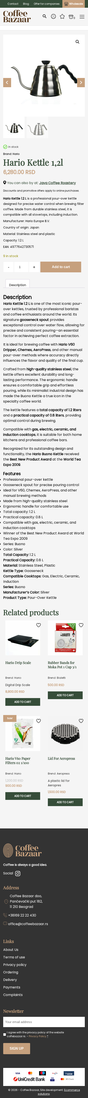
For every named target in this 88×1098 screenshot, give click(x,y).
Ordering (10, 972)
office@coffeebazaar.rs (28, 923)
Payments (11, 987)
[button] (77, 42)
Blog (26, 4)
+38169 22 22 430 (22, 915)
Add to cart (61, 267)
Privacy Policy (37, 1036)
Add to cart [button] (22, 702)
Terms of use (14, 957)
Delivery (10, 979)
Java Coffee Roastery (57, 182)
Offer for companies (47, 4)
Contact (12, 4)
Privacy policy (14, 964)
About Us (10, 949)
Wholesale (76, 4)
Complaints (13, 994)
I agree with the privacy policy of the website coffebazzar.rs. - (35, 1034)
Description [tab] (17, 285)
